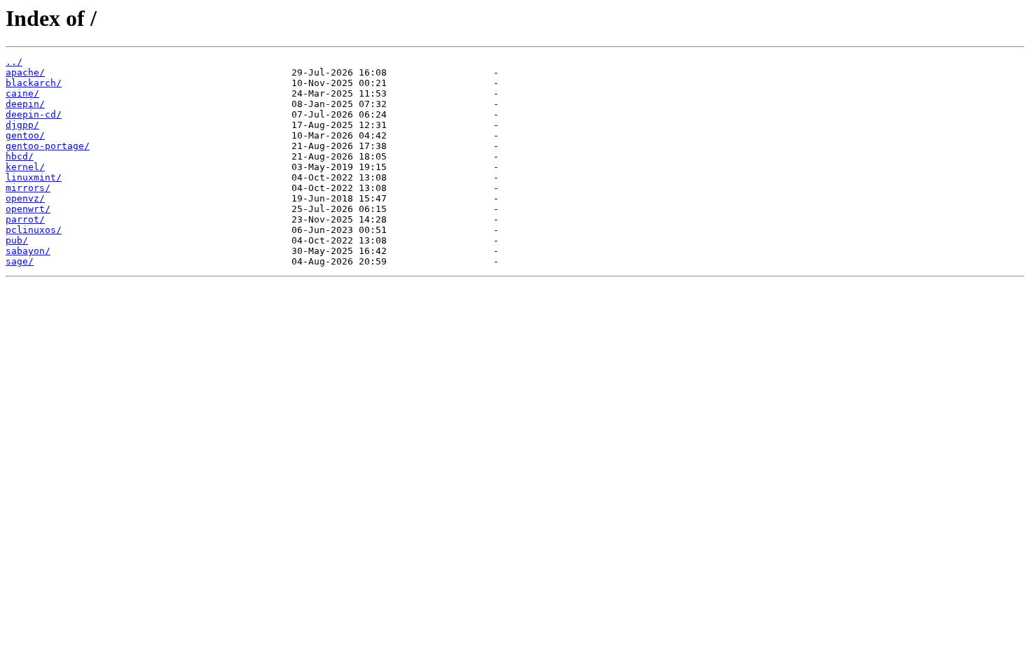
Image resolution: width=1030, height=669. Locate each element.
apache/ (25, 72)
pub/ (17, 240)
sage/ (20, 261)
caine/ (22, 93)
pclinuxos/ (34, 230)
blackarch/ (34, 83)
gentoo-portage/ (48, 146)
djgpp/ (22, 125)
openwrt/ (28, 209)
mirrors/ (28, 188)
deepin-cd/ (34, 114)
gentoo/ (25, 135)
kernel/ (25, 167)
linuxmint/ (34, 177)
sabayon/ (28, 251)
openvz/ (25, 198)
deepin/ (25, 104)
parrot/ (25, 219)
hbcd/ (20, 156)
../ (14, 62)
